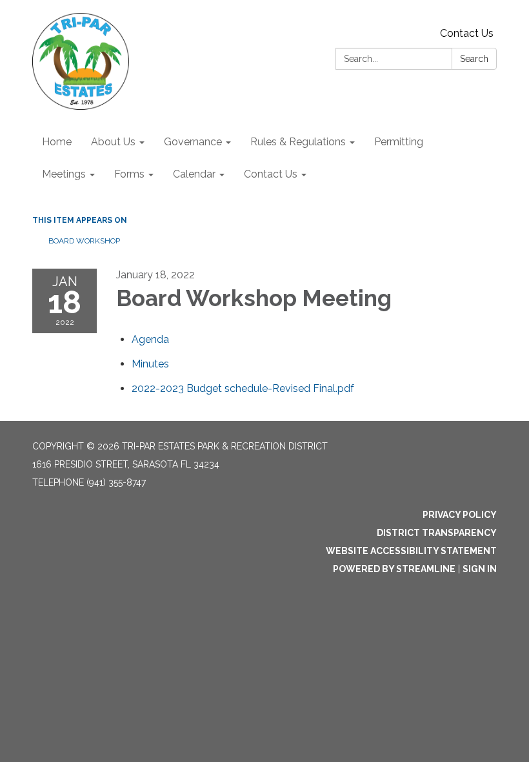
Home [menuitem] (57, 142)
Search (474, 59)
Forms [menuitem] (129, 174)
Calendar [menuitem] (194, 174)
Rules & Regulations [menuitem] (298, 142)
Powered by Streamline (394, 569)
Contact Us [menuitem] (270, 174)
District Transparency (437, 533)
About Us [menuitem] (113, 142)
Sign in (480, 569)
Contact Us (467, 33)
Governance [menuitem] (193, 142)
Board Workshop (84, 240)
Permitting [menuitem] (398, 142)
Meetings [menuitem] (64, 174)
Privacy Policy (460, 515)
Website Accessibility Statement (411, 551)
